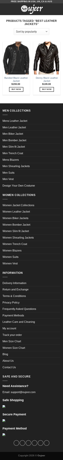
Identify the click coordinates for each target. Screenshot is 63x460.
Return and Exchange (16, 289)
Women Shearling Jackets (18, 237)
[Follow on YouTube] (46, 443)
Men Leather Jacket (14, 127)
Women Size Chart (14, 347)
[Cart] (58, 9)
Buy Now (16, 89)
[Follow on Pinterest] (40, 443)
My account (9, 328)
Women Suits (10, 256)
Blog (5, 354)
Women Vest (10, 263)
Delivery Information (14, 283)
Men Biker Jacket (13, 133)
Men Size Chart (12, 341)
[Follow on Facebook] (16, 443)
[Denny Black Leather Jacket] (46, 58)
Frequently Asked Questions (19, 309)
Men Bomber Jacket (14, 140)
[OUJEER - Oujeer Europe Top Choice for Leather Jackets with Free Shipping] (32, 9)
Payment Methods (13, 315)
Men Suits (8, 172)
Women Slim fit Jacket (16, 231)
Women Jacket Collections (18, 205)
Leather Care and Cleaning (19, 321)
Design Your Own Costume (19, 185)
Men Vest (8, 179)
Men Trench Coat (13, 153)
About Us (8, 360)
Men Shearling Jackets (16, 166)
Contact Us (9, 367)
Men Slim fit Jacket (14, 146)
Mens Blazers (11, 159)
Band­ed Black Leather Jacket (16, 79)
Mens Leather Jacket (15, 120)
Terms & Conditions (14, 296)
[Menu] (5, 9)
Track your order (12, 335)
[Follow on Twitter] (28, 443)
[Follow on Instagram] (22, 443)
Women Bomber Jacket (16, 224)
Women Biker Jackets (15, 218)
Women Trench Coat (15, 244)
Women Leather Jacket (16, 211)
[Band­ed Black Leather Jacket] (16, 58)
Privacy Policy (11, 302)
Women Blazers (12, 250)
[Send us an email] (34, 443)
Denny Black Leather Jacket (47, 79)
